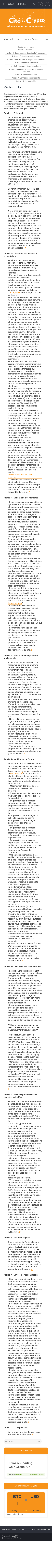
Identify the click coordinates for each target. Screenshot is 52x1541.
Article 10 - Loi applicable (26, 81)
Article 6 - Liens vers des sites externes (26, 66)
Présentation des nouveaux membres (20, 475)
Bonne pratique (15, 603)
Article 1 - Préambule (26, 50)
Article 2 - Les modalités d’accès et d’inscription (26, 53)
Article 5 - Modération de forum (26, 63)
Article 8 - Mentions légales (26, 75)
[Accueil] (26, 21)
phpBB (14, 1536)
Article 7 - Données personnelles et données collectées (26, 70)
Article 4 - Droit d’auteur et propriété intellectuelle (26, 60)
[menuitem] (11, 4)
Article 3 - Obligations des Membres (26, 56)
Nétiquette (15, 773)
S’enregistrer (14, 292)
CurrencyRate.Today (15, 1514)
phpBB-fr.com (16, 1538)
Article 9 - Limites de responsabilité (26, 78)
